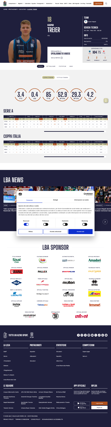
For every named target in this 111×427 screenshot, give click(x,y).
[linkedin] (88, 335)
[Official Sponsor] (16, 272)
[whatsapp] (102, 335)
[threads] (85, 335)
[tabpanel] (55, 116)
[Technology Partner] (94, 272)
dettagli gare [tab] (50, 66)
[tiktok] (99, 335)
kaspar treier (32, 9)
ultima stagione (48, 77)
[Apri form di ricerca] (106, 3)
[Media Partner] (68, 305)
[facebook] (78, 335)
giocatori (22, 9)
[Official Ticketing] (42, 294)
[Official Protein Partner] (94, 261)
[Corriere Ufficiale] (42, 305)
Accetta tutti (80, 231)
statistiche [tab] (62, 66)
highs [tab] (71, 66)
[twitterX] (95, 335)
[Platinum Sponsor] (42, 261)
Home (5, 9)
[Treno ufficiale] (42, 283)
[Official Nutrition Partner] (94, 294)
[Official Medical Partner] (16, 283)
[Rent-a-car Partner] (16, 294)
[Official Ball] (68, 283)
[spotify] (106, 335)
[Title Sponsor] (16, 261)
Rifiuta (31, 231)
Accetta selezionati (55, 231)
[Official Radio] (55, 316)
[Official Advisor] (81, 316)
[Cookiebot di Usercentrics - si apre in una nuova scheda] (85, 194)
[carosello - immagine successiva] (105, 221)
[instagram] (81, 335)
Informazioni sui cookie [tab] (81, 200)
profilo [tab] (40, 66)
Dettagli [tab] (55, 200)
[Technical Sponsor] (94, 283)
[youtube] (92, 335)
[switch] (45, 224)
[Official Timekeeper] (68, 294)
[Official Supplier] (16, 305)
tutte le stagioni (62, 77)
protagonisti (13, 9)
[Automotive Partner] (68, 261)
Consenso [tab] (29, 200)
